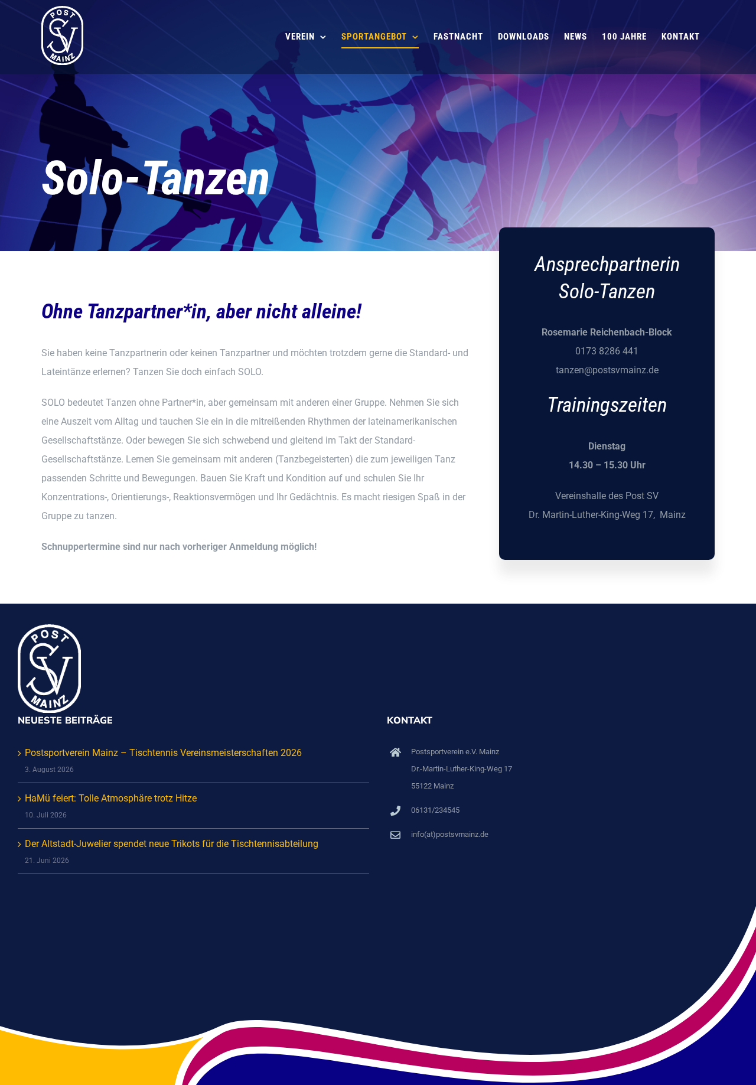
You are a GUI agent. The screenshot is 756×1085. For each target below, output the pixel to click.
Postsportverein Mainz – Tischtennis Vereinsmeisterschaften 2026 (163, 752)
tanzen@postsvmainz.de (607, 370)
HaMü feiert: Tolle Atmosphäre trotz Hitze (111, 798)
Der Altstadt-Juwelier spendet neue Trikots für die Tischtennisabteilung (171, 843)
